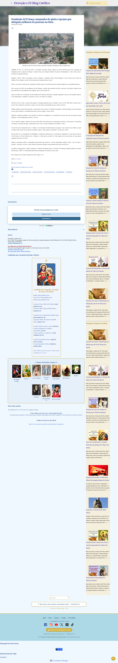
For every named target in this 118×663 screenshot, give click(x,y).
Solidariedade (60, 172)
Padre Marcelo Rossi (16, 249)
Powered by (42, 225)
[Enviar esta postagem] (12, 170)
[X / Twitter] (62, 624)
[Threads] (67, 624)
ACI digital (18, 159)
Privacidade (71, 618)
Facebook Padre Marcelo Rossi (20, 251)
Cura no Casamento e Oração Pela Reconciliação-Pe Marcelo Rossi (97, 445)
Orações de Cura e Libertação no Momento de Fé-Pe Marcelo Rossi (97, 303)
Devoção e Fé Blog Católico (32, 3)
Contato (63, 618)
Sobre (50, 618)
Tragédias (69, 172)
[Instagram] (51, 624)
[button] (12, 28)
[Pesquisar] (69, 597)
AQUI (42, 154)
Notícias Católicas (49, 172)
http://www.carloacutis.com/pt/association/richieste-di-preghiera (46, 424)
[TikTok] (72, 624)
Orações (56, 618)
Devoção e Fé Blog (16, 163)
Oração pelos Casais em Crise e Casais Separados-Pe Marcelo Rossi (97, 236)
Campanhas (15, 172)
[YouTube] (56, 624)
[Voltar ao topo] (113, 658)
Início (44, 618)
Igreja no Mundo (37, 172)
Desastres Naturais (25, 172)
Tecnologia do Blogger (60, 660)
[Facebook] (46, 624)
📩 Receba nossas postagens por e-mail (59, 630)
